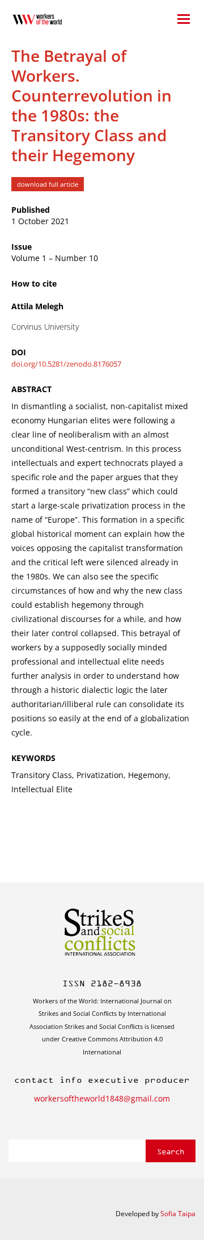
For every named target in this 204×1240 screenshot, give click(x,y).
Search (170, 1151)
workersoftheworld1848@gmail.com (102, 1098)
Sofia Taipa (178, 1213)
